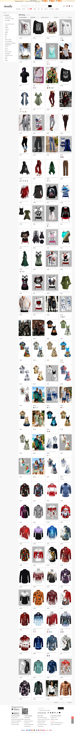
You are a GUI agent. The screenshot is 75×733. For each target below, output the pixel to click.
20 (68, 17)
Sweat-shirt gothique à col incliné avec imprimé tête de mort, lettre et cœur (38, 36)
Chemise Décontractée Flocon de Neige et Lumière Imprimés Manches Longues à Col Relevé (52, 652)
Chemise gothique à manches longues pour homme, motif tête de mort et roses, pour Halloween (65, 585)
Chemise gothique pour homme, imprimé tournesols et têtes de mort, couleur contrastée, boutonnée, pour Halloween (52, 563)
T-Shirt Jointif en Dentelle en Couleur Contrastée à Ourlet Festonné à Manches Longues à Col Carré (38, 201)
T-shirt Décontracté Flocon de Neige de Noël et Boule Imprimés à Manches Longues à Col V (24, 201)
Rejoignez (60, 708)
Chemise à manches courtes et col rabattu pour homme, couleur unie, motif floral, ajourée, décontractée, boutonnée (24, 313)
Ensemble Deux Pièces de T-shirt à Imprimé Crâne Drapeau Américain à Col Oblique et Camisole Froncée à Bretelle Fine (24, 246)
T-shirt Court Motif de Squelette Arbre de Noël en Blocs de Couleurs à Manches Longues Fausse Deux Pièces (65, 222)
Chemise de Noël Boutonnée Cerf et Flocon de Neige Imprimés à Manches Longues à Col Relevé (24, 652)
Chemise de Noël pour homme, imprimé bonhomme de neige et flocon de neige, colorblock (38, 563)
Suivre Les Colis (27, 722)
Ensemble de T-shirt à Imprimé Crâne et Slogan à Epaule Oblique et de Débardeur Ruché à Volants (38, 222)
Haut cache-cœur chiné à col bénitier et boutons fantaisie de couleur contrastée (38, 697)
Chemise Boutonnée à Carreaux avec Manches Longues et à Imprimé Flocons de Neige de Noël (38, 585)
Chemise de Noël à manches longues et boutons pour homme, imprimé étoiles (65, 563)
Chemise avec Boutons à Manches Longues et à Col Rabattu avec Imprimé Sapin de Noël (38, 652)
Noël (6, 58)
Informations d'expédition (28, 724)
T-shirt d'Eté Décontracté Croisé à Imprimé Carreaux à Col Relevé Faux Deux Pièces (24, 108)
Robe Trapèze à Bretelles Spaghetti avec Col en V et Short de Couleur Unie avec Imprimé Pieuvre (52, 451)
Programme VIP (53, 717)
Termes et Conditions (15, 724)
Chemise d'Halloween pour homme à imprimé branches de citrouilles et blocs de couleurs (65, 652)
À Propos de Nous (14, 717)
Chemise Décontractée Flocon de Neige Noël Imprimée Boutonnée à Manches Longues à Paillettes (52, 585)
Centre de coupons (41, 722)
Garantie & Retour (27, 726)
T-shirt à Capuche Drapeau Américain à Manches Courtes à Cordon (24, 84)
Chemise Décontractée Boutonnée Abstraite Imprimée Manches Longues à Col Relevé (65, 542)
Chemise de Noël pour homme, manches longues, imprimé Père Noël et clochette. (65, 520)
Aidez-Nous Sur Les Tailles (42, 724)
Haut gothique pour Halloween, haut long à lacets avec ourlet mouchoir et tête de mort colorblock (65, 108)
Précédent (56, 17)
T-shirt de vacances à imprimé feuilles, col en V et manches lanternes (24, 60)
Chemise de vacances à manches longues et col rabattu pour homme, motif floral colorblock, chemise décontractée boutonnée (38, 542)
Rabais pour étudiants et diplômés (57, 722)
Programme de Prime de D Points (43, 719)
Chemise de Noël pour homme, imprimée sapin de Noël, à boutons (52, 520)
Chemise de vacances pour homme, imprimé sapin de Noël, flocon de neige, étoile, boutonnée (52, 542)
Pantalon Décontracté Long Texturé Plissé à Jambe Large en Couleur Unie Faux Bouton (65, 177)
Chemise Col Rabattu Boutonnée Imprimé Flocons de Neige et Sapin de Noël (65, 628)
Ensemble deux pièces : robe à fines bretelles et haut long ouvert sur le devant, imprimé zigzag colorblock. (65, 153)
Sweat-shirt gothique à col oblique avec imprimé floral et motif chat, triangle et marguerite (65, 84)
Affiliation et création (54, 719)
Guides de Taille (27, 719)
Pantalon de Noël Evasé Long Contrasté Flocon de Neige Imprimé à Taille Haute (38, 177)
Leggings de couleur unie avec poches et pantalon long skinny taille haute (52, 108)
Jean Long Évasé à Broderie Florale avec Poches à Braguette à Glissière (52, 153)
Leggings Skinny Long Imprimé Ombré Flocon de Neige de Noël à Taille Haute (24, 153)
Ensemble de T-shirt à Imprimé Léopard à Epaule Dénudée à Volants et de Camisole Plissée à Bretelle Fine (65, 246)
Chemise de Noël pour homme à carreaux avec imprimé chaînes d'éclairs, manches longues (24, 563)
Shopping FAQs (27, 717)
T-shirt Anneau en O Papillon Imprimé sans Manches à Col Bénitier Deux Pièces (52, 60)
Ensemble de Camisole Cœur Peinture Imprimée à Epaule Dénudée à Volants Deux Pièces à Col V (38, 313)
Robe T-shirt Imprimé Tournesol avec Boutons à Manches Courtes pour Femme (52, 84)
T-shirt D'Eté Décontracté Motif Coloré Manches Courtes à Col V (38, 60)
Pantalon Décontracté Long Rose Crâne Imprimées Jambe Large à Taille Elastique (38, 153)
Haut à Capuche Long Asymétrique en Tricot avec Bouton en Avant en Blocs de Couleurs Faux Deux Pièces (52, 177)
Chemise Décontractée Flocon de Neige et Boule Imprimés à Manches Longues (52, 628)
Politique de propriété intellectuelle (17, 719)
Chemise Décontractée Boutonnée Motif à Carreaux (65, 697)
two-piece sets (8, 17)
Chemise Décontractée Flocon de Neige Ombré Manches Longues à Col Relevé (38, 628)
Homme (6, 27)
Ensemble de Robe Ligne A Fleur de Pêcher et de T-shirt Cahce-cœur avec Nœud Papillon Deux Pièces (52, 222)
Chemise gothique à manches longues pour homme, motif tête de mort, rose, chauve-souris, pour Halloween (24, 697)
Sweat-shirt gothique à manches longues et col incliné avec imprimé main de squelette (65, 36)
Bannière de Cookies (15, 722)
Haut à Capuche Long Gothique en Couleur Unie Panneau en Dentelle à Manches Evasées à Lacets (24, 177)
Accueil (4, 12)
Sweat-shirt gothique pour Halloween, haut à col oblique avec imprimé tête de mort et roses (24, 36)
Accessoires (7, 53)
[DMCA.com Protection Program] (52, 730)
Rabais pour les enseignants (56, 724)
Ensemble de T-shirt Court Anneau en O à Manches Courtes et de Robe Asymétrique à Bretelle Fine (38, 246)
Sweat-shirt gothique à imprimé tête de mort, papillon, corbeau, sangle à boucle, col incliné (52, 36)
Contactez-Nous (40, 726)
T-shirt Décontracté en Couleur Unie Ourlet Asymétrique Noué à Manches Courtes (38, 108)
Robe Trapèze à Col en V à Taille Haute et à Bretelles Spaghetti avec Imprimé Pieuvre (65, 475)
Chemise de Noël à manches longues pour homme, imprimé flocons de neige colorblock (24, 542)
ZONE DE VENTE (8, 44)
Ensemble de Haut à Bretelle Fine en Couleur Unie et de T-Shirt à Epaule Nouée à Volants (24, 222)
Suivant (70, 17)
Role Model (53, 721)
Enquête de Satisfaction (42, 721)
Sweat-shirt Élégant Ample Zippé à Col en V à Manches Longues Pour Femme (38, 84)
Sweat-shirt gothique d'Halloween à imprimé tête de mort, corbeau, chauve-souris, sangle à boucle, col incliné (52, 201)
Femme (6, 32)
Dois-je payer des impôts (42, 717)
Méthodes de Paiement (28, 721)
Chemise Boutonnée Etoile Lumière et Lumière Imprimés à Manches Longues (24, 628)
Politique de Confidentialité (16, 721)
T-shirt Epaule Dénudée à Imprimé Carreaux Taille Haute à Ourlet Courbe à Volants (65, 60)
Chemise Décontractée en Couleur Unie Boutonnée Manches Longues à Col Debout (24, 585)
